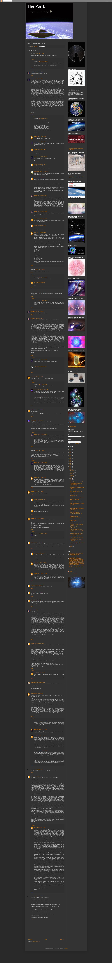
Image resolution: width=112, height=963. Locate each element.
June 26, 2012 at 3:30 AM (38, 78)
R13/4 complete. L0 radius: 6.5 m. (76, 491)
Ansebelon (36, 218)
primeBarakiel (36, 171)
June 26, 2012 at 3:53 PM (39, 769)
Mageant (32, 693)
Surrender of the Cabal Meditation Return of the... (76, 527)
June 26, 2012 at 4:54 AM (42, 136)
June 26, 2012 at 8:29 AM (42, 462)
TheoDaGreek (33, 682)
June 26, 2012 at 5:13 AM (42, 149)
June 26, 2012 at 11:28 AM (38, 600)
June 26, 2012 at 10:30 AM (41, 562)
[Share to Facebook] (43, 46)
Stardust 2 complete (73, 514)
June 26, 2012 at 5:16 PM (40, 827)
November (72, 472)
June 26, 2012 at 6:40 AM (39, 420)
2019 (70, 458)
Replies (33, 59)
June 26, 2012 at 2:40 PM (42, 225)
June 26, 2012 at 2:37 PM (38, 693)
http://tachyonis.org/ (72, 426)
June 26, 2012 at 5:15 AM (42, 359)
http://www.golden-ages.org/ (74, 554)
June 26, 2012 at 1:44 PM (42, 218)
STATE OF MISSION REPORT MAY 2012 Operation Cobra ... (77, 543)
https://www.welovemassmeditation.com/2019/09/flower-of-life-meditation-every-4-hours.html (76, 177)
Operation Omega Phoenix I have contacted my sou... (76, 484)
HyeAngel (32, 518)
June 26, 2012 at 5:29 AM (42, 164)
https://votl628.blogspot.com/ (74, 555)
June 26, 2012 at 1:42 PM (39, 643)
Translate (77, 443)
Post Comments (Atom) (36, 941)
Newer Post (30, 939)
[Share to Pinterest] (44, 46)
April (71, 546)
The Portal (36, 6)
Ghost (35, 672)
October (71, 473)
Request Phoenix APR (74, 510)
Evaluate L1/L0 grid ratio (74, 499)
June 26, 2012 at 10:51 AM (42, 509)
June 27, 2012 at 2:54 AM (42, 729)
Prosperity (36, 366)
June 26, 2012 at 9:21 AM (39, 518)
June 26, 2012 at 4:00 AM (39, 269)
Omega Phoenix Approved (75, 486)
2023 (70, 452)
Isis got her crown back (74, 535)
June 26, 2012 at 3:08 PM (41, 232)
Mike (34, 282)
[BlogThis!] (41, 46)
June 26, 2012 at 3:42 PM (40, 672)
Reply (32, 67)
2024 (70, 451)
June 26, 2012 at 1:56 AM (39, 53)
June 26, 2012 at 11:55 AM (42, 533)
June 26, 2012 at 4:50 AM (43, 300)
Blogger (66, 948)
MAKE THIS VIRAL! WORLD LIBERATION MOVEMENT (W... (76, 513)
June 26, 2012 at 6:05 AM (38, 376)
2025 (70, 449)
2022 (70, 454)
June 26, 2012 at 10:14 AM (37, 592)
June (71, 479)
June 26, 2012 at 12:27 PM (39, 610)
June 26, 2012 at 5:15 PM (37, 776)
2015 (70, 464)
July (71, 478)
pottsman (32, 78)
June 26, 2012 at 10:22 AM (40, 553)
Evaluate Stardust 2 (73, 520)
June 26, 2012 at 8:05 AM (42, 499)
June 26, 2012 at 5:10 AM (38, 318)
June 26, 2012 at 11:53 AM (42, 195)
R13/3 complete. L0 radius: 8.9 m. (76, 529)
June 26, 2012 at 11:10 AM (43, 389)
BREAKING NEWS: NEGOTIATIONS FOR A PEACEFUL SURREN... (76, 534)
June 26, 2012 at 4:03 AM (43, 277)
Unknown (35, 136)
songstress (36, 729)
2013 (70, 467)
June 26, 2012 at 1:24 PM (42, 366)
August (71, 476)
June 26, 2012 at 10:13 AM (38, 542)
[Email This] (39, 46)
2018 (70, 460)
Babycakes (36, 389)
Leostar (35, 735)
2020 (70, 457)
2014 (70, 466)
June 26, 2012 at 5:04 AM (38, 311)
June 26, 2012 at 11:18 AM (43, 396)
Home (46, 939)
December (72, 470)
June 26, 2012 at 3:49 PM (43, 61)
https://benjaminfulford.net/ (74, 557)
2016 (70, 463)
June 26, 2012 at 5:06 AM (42, 141)
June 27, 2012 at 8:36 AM (41, 735)
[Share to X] (42, 46)
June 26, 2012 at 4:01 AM (43, 118)
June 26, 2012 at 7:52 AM (43, 384)
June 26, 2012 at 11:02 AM (42, 573)
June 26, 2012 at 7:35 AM (39, 450)
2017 (70, 461)
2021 (70, 455)
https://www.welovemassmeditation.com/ (76, 553)
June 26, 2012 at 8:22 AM (42, 434)
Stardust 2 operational (74, 516)
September (72, 475)
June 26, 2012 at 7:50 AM (38, 491)
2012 (70, 469)
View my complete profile (72, 573)
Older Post (62, 939)
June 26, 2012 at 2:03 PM (42, 477)
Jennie (35, 562)
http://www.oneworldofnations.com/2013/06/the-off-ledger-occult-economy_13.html (76, 566)
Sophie (35, 232)
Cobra (71, 571)
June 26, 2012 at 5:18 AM (42, 156)
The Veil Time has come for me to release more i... (76, 506)
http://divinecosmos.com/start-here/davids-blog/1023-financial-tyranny (76, 564)
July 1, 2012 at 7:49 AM (39, 896)
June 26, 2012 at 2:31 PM (40, 682)
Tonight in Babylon (73, 495)
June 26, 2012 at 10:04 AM (40, 282)
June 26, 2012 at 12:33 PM (42, 211)
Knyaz (32, 542)
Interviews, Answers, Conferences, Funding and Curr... (76, 501)
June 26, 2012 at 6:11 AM (43, 171)
